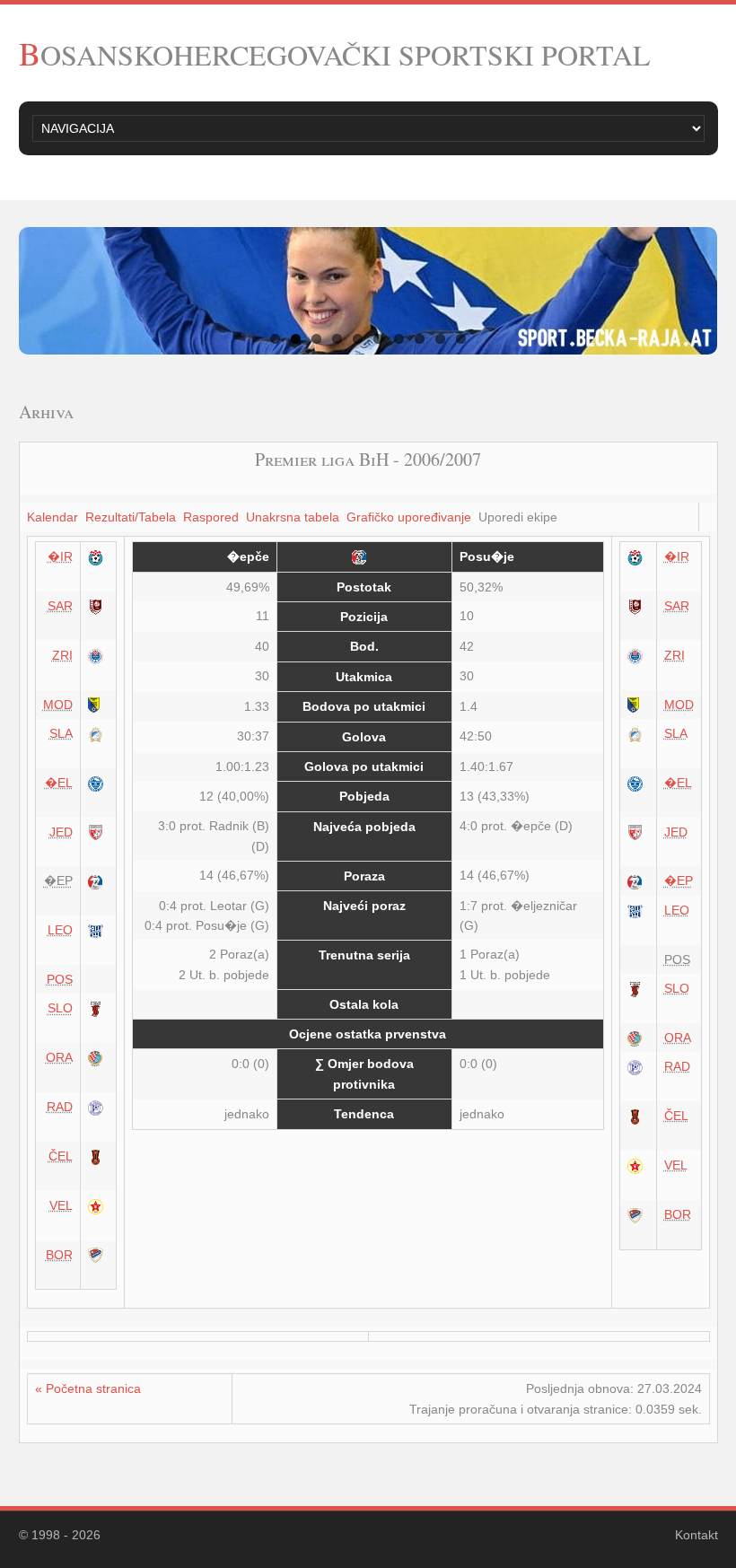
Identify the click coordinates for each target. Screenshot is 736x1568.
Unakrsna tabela (292, 517)
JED (61, 832)
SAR (60, 606)
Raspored (211, 517)
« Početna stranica (88, 1388)
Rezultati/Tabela (130, 517)
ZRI (62, 655)
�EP (678, 880)
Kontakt (696, 1535)
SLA (61, 733)
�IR (60, 556)
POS (60, 979)
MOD (58, 704)
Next (691, 291)
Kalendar (52, 517)
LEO (60, 930)
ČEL (60, 1156)
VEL (61, 1205)
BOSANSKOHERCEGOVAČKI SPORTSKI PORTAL (335, 54)
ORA (59, 1057)
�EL (59, 782)
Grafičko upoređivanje (408, 517)
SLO (60, 1008)
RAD (60, 1106)
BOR (59, 1255)
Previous (46, 291)
